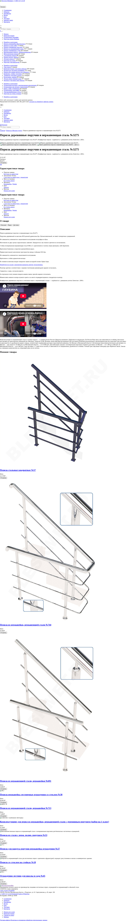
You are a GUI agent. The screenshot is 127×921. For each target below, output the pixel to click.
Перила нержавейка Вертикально (14, 44)
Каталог (3, 7)
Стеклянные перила (10, 55)
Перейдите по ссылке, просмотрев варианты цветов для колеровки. (21, 265)
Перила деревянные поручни (13, 47)
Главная (2, 130)
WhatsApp (26, 894)
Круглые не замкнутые (11, 174)
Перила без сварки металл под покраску (17, 72)
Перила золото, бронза (11, 57)
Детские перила (9, 59)
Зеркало (6, 187)
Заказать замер (8, 20)
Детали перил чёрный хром (13, 79)
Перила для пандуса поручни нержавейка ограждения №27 (30, 849)
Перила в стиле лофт (10, 45)
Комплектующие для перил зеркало (15, 69)
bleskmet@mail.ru (17, 894)
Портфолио (7, 13)
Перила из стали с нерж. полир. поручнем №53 (23, 835)
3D (1, 164)
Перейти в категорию (10, 42)
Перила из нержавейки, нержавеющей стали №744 (25, 625)
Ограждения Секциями (11, 37)
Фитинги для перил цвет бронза (14, 80)
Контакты (7, 22)
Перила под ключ (9, 191)
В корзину (3, 162)
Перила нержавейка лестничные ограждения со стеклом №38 (31, 794)
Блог (5, 17)
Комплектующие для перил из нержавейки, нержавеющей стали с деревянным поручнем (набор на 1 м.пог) (54, 822)
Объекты (6, 12)
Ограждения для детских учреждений (16, 87)
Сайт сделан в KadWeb (7, 890)
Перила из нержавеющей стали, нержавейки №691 (25, 781)
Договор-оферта (5, 920)
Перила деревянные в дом (12, 50)
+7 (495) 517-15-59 (19, 1)
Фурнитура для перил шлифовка (14, 70)
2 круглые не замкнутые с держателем (16, 177)
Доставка (7, 18)
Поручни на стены (10, 60)
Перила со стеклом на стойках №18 (18, 862)
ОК (1, 105)
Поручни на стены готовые (12, 93)
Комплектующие (9, 35)
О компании (8, 10)
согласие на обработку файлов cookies (41, 101)
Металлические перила (11, 54)
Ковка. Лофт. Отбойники (12, 88)
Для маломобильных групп (12, 92)
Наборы (6, 917)
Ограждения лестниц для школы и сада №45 (22, 876)
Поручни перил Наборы (11, 39)
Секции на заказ (9, 915)
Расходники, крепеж (10, 77)
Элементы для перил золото (13, 75)
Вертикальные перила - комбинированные (17, 52)
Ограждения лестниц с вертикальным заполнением (20, 85)
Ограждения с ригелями (11, 90)
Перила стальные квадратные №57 (18, 470)
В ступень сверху (9, 180)
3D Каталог (3, 125)
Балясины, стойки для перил (13, 74)
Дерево (14, 184)
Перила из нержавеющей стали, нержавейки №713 (25, 808)
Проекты (6, 900)
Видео (6, 15)
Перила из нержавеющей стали (14, 49)
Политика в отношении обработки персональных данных (29, 920)
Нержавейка (8, 184)
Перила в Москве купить (14, 130)
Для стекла (7, 67)
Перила (6, 34)
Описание (3, 225)
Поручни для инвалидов (12, 62)
